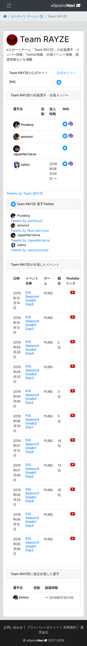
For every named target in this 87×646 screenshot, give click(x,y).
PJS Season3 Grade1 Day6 (32, 446)
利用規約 (69, 627)
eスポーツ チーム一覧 (27, 16)
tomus (23, 597)
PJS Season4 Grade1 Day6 (32, 298)
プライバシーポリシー (43, 627)
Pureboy (27, 125)
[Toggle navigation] (9, 6)
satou (25, 164)
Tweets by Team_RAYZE (24, 193)
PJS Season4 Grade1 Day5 (32, 323)
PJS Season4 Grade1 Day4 (32, 348)
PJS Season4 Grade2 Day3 (32, 372)
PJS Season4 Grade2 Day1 (32, 421)
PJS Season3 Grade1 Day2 (32, 544)
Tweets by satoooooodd (29, 250)
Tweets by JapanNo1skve (30, 240)
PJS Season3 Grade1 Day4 (32, 495)
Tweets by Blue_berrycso (30, 230)
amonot (26, 137)
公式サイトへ (66, 73)
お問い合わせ (13, 627)
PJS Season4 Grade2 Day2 (32, 397)
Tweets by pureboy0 (26, 221)
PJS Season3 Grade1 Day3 (32, 520)
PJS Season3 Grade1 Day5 (32, 471)
